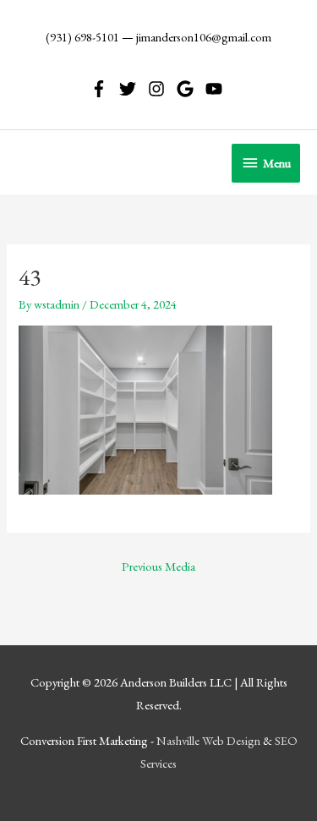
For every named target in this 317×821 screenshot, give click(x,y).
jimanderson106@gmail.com (203, 37)
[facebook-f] (103, 88)
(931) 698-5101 (82, 37)
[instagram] (161, 88)
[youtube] (216, 88)
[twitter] (132, 88)
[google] (190, 88)
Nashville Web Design (208, 740)
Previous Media (158, 566)
